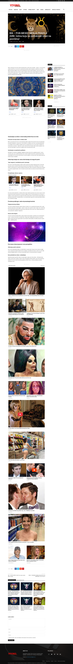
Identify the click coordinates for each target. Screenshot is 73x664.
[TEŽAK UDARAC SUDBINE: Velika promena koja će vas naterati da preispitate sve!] (50, 91)
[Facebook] (57, 0)
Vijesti (20, 9)
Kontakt (26, 0)
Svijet (38, 9)
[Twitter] (59, 0)
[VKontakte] (62, 0)
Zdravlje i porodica (56, 9)
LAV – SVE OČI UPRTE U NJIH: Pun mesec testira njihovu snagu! (16, 576)
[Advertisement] (27, 58)
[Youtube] (64, 0)
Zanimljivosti (48, 9)
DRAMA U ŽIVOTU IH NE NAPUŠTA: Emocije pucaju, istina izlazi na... (61, 126)
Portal (11, 41)
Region (42, 9)
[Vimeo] (61, 0)
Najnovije (16, 9)
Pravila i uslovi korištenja (35, 0)
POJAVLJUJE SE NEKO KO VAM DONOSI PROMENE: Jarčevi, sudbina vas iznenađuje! (59, 80)
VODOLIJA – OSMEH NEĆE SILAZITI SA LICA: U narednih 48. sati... (61, 115)
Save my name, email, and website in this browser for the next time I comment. (22, 637)
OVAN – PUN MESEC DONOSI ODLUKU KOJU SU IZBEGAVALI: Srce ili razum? (37, 576)
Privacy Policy (22, 0)
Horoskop (12, 12)
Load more (56, 101)
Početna (18, 0)
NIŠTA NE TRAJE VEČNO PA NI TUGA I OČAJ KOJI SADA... (51, 137)
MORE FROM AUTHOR (20, 580)
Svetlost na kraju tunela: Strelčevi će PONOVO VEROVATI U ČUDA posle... (59, 85)
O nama (29, 0)
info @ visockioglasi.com (31, 656)
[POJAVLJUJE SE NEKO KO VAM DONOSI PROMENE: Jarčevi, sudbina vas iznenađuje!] (50, 80)
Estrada (25, 9)
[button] (63, 9)
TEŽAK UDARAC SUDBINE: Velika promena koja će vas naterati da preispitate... (59, 90)
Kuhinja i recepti (31, 9)
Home (9, 12)
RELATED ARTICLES (12, 580)
